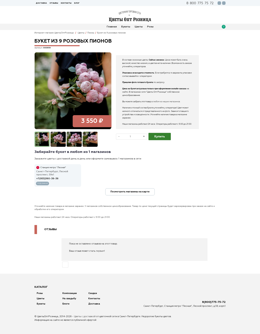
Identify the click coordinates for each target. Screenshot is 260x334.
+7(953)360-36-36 (47, 178)
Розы (150, 27)
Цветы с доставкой (85, 316)
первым (100, 251)
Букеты (125, 27)
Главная (112, 27)
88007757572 (200, 3)
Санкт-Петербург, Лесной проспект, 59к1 (52, 173)
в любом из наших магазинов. (166, 102)
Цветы (139, 27)
